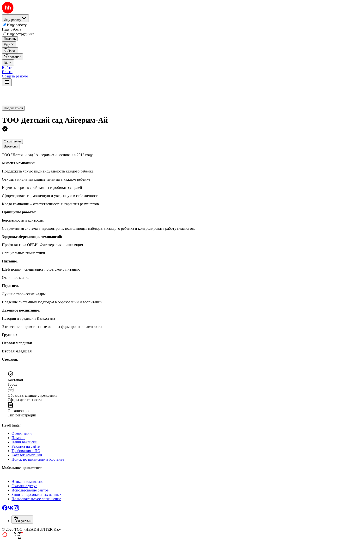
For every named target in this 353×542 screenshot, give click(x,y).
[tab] (12, 141)
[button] (7, 67)
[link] (10, 50)
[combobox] (22, 519)
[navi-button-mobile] (7, 82)
